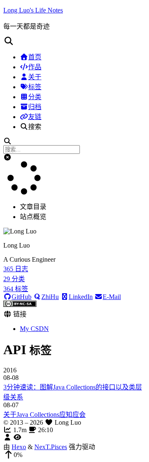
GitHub (21, 296)
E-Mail (112, 296)
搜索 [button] (34, 126)
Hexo (19, 446)
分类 (34, 96)
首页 (34, 57)
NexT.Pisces (50, 446)
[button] (74, 41)
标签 (34, 86)
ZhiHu (50, 296)
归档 (34, 106)
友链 (34, 116)
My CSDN (34, 328)
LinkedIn (81, 296)
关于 (34, 76)
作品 (34, 67)
